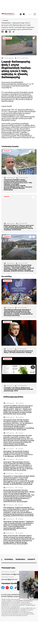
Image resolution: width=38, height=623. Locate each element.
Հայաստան (7, 38)
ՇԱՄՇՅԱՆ (8, 559)
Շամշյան (7, 150)
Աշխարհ (6, 196)
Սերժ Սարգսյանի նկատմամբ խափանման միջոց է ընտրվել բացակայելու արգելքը (18, 351)
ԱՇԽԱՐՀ (31, 559)
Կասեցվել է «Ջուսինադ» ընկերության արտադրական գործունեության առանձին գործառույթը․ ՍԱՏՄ (18, 389)
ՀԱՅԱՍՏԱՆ (20, 559)
